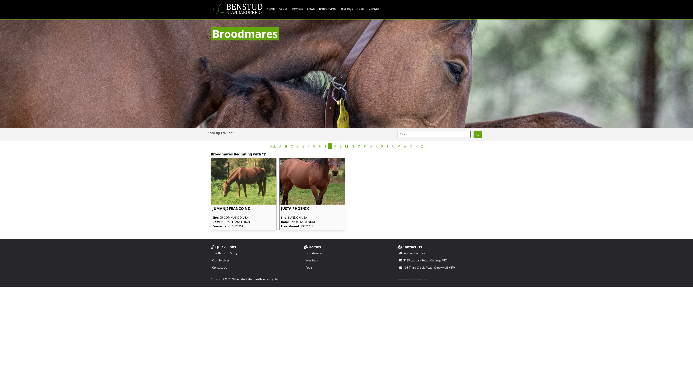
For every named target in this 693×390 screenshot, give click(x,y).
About (283, 9)
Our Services (221, 260)
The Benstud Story (224, 253)
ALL (273, 146)
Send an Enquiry (413, 253)
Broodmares (327, 9)
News (311, 9)
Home (270, 9)
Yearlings (347, 9)
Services (297, 9)
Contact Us (219, 268)
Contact (374, 9)
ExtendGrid (421, 279)
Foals (360, 9)
